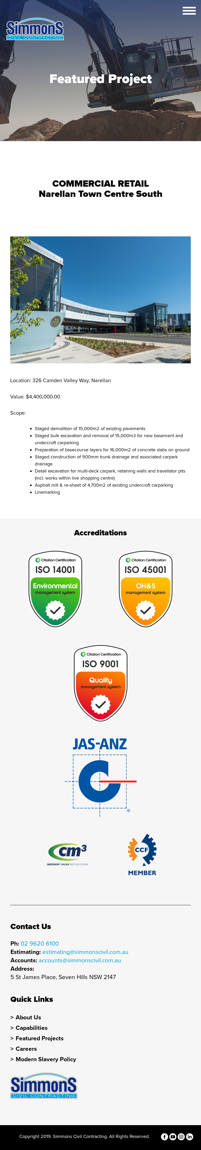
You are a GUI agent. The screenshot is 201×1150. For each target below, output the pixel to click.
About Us (28, 1017)
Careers (26, 1049)
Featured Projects (40, 1038)
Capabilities (32, 1028)
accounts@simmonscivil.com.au (80, 960)
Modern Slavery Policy (46, 1059)
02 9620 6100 (40, 943)
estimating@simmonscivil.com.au (85, 952)
